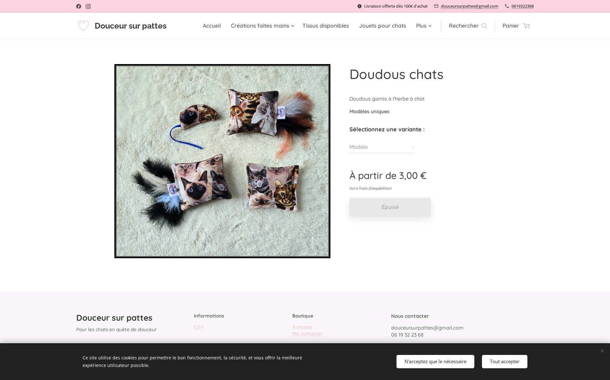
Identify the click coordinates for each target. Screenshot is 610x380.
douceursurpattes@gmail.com (469, 6)
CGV (199, 327)
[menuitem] (213, 26)
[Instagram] (88, 6)
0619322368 (523, 6)
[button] (468, 26)
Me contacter (307, 334)
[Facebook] (79, 6)
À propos (302, 327)
